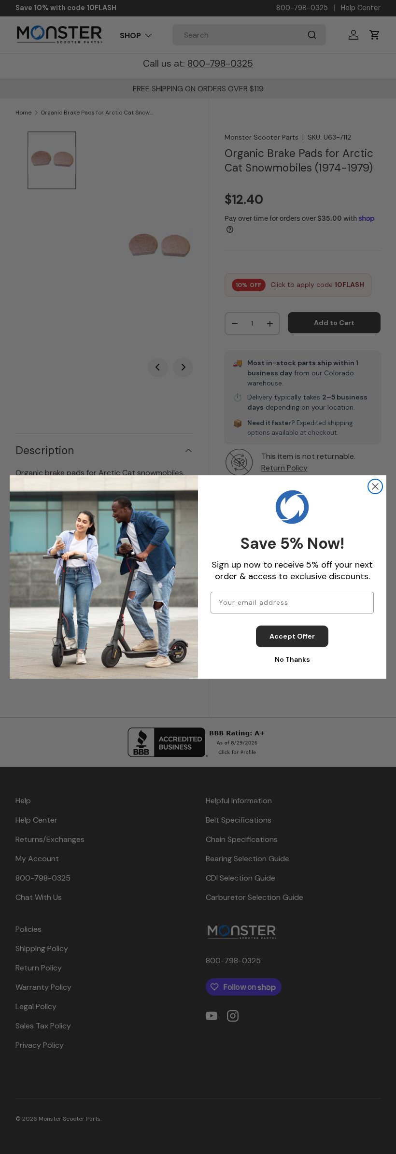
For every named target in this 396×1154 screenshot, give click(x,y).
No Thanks (292, 659)
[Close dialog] (375, 486)
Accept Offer (292, 636)
